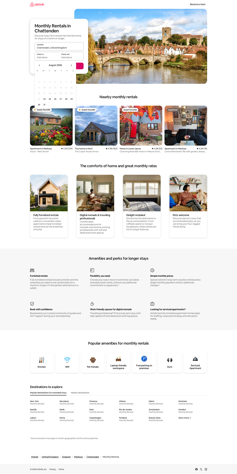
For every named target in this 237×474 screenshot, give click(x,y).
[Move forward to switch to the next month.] (71, 65)
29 (71, 99)
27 (61, 99)
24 (44, 99)
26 (55, 99)
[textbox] (47, 57)
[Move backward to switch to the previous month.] (39, 65)
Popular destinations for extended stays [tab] (48, 392)
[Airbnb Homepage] (37, 4)
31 (44, 104)
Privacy (53, 469)
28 (66, 99)
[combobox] (59, 47)
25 (50, 99)
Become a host (197, 4)
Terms (61, 469)
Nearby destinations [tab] (80, 392)
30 (39, 104)
